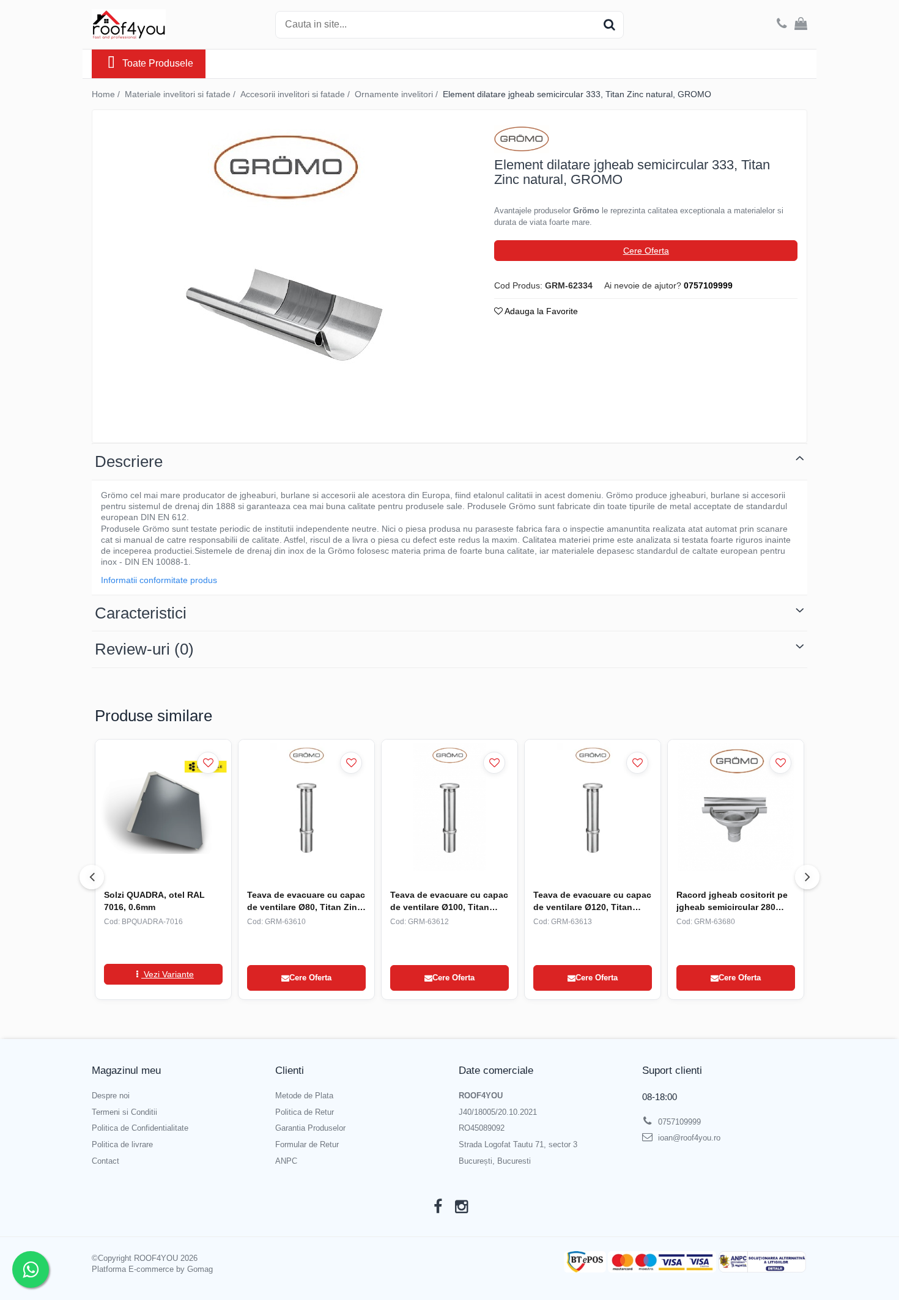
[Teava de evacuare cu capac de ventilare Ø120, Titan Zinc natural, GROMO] (592, 807)
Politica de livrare (122, 1144)
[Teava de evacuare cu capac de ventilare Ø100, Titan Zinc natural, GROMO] (449, 807)
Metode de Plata (304, 1095)
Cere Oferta (646, 250)
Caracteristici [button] (141, 613)
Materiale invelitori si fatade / (181, 94)
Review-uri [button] (144, 649)
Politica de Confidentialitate (140, 1128)
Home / (107, 94)
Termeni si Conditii (124, 1112)
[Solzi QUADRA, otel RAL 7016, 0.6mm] (163, 807)
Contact (105, 1161)
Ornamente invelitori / (397, 94)
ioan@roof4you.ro (688, 1137)
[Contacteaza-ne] (781, 24)
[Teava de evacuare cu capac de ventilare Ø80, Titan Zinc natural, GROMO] (306, 807)
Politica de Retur (304, 1112)
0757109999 (678, 1121)
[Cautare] (609, 25)
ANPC (286, 1161)
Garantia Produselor (310, 1128)
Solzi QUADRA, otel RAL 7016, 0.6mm (154, 901)
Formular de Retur (307, 1144)
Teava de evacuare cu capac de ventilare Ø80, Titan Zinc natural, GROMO (306, 901)
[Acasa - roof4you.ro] (153, 24)
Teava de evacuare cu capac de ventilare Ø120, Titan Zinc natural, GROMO (592, 901)
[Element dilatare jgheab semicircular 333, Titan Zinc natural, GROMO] (283, 273)
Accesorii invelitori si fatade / (296, 94)
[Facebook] (437, 1207)
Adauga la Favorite (540, 311)
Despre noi (111, 1095)
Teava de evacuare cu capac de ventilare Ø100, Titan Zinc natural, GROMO (449, 901)
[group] (283, 273)
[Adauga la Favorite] (208, 763)
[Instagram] (461, 1207)
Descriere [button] (129, 461)
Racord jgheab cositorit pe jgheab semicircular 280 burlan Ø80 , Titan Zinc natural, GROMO (732, 901)
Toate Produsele (157, 63)
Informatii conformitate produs (159, 580)
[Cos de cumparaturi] (800, 24)
